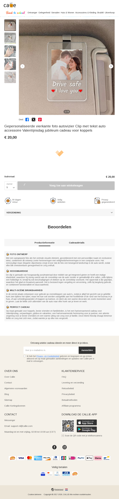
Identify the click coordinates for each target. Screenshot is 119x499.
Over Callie (9, 377)
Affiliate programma (71, 405)
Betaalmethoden (69, 400)
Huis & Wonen (67, 12)
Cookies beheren (34, 495)
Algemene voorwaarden (15, 388)
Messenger (9, 420)
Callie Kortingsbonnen (14, 405)
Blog (6, 394)
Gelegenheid (44, 12)
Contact (8, 382)
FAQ (64, 377)
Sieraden (55, 12)
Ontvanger (32, 12)
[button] (111, 66)
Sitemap (8, 400)
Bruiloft (100, 12)
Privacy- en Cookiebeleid (47, 356)
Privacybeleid (68, 394)
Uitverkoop (110, 12)
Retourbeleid (68, 388)
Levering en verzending (73, 382)
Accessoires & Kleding (85, 12)
